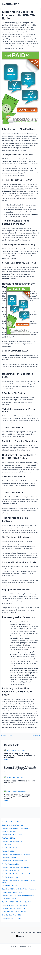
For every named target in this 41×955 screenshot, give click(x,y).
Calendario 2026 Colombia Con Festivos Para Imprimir (19, 889)
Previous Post (6, 736)
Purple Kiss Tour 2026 (9, 831)
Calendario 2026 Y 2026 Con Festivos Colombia (18, 895)
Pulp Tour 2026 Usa (8, 838)
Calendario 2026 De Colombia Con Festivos (16, 854)
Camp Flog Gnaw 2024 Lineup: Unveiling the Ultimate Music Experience (17, 796)
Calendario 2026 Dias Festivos (12, 848)
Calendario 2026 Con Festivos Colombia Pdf (16, 874)
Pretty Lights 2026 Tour (9, 899)
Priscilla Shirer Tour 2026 (10, 886)
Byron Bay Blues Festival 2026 (12, 915)
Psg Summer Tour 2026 (9, 857)
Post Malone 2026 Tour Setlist (12, 918)
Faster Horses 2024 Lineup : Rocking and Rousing (19, 782)
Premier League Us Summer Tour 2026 (14, 912)
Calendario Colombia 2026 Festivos (13, 822)
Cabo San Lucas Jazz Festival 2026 (13, 908)
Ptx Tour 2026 (6, 844)
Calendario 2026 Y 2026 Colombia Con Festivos (18, 902)
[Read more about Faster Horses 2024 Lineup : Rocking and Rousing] (13, 777)
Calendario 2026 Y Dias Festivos (12, 835)
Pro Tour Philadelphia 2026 (10, 864)
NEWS (6, 760)
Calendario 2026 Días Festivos (12, 841)
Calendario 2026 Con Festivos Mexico (14, 861)
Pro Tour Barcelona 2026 (10, 877)
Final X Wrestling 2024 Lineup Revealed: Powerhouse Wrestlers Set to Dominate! (19, 755)
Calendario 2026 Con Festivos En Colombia (16, 867)
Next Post (36, 736)
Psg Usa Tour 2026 (8, 851)
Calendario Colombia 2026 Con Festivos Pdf (16, 828)
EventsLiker (10, 4)
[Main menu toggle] (37, 4)
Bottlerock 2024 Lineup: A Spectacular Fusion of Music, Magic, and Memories (20, 768)
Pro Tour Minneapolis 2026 (11, 870)
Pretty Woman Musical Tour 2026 (13, 892)
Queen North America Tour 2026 (12, 825)
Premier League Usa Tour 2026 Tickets (14, 905)
